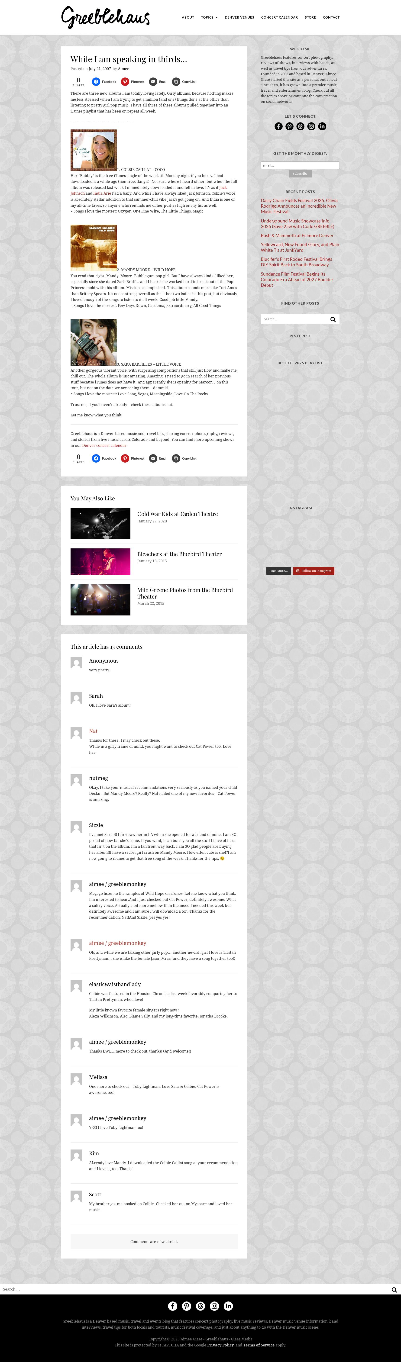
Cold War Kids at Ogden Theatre (177, 513)
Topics (208, 17)
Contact (331, 17)
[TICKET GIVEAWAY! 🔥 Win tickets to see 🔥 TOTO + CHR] (300, 523)
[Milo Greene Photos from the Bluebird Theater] (100, 599)
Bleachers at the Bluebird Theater (179, 553)
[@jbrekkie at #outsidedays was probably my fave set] (327, 523)
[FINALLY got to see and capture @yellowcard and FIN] (273, 556)
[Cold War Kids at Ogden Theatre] (100, 523)
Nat (93, 731)
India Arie (102, 193)
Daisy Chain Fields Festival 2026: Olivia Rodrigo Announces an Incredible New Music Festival (299, 206)
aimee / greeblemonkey (117, 943)
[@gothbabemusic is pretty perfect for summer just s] (273, 523)
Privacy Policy (220, 1345)
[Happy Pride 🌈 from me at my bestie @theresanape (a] (327, 556)
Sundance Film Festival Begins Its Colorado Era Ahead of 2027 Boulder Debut (297, 279)
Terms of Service (259, 1345)
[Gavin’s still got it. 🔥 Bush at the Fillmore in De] (327, 540)
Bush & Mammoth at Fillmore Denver (297, 235)
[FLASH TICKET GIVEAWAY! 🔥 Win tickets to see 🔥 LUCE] (300, 540)
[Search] (333, 319)
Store (310, 17)
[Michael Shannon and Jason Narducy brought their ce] (273, 540)
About (188, 17)
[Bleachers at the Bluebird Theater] (100, 561)
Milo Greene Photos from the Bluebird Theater (185, 593)
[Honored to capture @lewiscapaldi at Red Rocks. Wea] (300, 556)
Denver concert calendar (104, 445)
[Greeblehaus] (105, 17)
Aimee (123, 69)
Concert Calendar (279, 17)
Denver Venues (239, 17)
